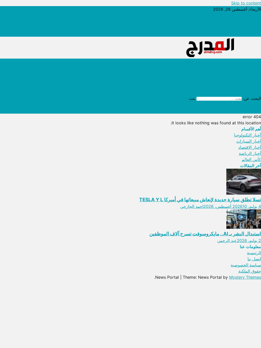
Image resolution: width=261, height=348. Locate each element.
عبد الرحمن (227, 240)
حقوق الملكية (249, 33)
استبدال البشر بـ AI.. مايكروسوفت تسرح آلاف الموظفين (205, 234)
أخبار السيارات (248, 73)
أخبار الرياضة (250, 80)
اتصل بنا (254, 21)
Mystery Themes (245, 277)
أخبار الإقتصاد (249, 67)
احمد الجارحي (191, 206)
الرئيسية (254, 15)
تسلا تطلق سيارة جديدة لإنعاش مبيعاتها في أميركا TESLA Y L (200, 200)
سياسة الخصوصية (246, 27)
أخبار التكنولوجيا (247, 61)
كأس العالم (251, 86)
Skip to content (246, 3)
